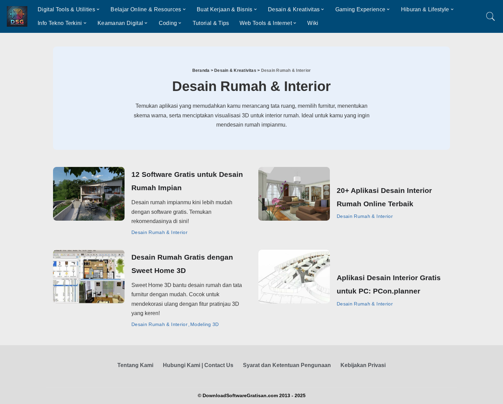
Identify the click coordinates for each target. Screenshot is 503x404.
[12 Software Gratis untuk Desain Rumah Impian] (89, 194)
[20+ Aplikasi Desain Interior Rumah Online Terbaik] (294, 194)
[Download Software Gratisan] (17, 16)
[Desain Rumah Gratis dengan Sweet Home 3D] (89, 276)
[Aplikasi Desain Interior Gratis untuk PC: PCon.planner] (294, 276)
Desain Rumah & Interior (159, 232)
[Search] (490, 16)
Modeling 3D (204, 324)
